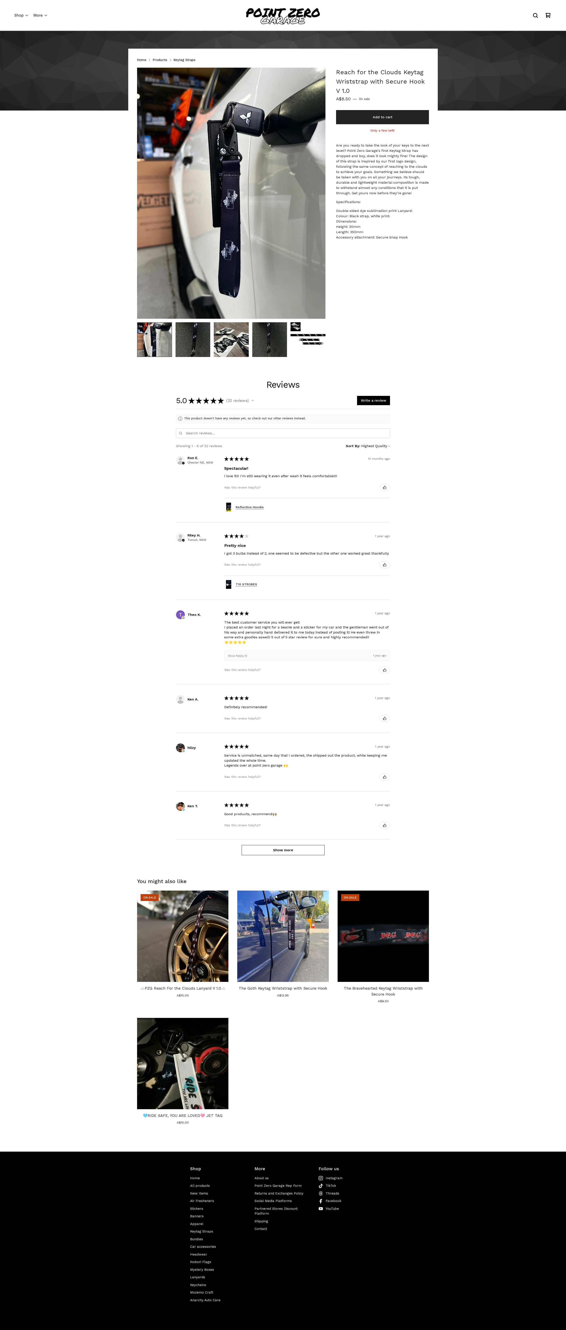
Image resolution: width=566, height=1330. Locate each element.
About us (261, 1178)
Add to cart (382, 117)
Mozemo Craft (201, 1292)
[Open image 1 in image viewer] (231, 193)
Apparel (196, 1224)
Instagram (334, 1178)
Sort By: (353, 446)
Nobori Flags (200, 1262)
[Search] (535, 15)
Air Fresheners (202, 1201)
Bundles (196, 1239)
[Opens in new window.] (183, 617)
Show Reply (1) (237, 655)
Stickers (196, 1209)
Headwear (198, 1254)
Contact (260, 1229)
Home (141, 60)
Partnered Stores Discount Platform (276, 1211)
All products (200, 1186)
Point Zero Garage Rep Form (278, 1186)
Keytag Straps (184, 60)
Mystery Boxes (202, 1270)
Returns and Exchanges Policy (278, 1193)
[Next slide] (319, 193)
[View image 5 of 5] (308, 339)
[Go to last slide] (143, 193)
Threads (332, 1193)
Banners (197, 1216)
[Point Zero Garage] (283, 15)
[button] (252, 400)
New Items (199, 1193)
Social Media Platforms (273, 1201)
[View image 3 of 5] (231, 339)
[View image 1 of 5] (154, 339)
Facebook (333, 1201)
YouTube (332, 1209)
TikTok (331, 1186)
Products (160, 60)
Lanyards (197, 1277)
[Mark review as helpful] (384, 487)
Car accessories (203, 1247)
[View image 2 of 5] (193, 339)
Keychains (198, 1285)
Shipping (261, 1221)
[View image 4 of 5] (269, 339)
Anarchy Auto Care (205, 1300)
